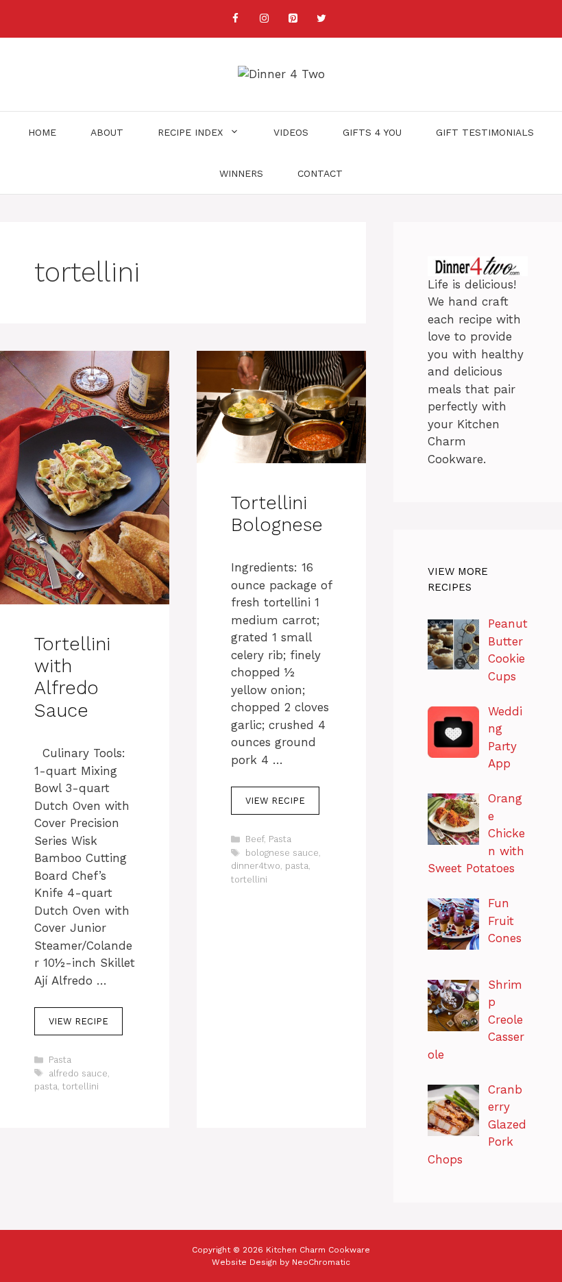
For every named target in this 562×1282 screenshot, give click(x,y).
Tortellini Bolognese (277, 514)
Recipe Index (190, 132)
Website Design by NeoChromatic (281, 1262)
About (106, 132)
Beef (254, 839)
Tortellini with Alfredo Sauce (72, 677)
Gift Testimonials (485, 132)
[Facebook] (235, 19)
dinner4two (255, 866)
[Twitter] (321, 19)
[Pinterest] (292, 19)
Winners (241, 173)
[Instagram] (264, 19)
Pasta (60, 1060)
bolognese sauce (282, 853)
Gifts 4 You (372, 132)
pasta (46, 1086)
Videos (290, 132)
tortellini (80, 1086)
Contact (320, 173)
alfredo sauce (78, 1073)
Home (42, 132)
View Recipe (78, 1021)
